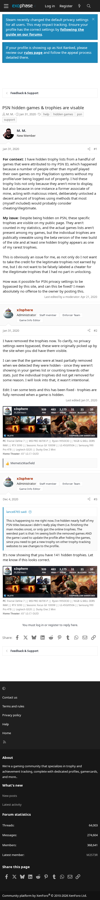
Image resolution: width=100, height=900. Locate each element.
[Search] (88, 6)
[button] (49, 688)
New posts (9, 796)
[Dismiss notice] (93, 19)
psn (79, 114)
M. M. (10, 114)
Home (6, 733)
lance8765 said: (16, 512)
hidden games (63, 114)
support (9, 119)
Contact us (9, 697)
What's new (12, 785)
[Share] (89, 149)
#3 (95, 499)
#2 (95, 330)
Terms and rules (13, 706)
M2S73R (92, 855)
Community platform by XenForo (44, 895)
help (46, 114)
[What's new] (79, 6)
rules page (33, 52)
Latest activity (12, 804)
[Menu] (6, 6)
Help (5, 724)
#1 (95, 149)
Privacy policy (11, 715)
